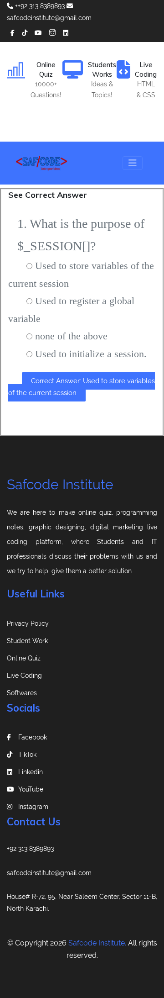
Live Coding (24, 675)
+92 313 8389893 (30, 848)
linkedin (30, 772)
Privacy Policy (28, 623)
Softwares (22, 693)
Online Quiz (24, 658)
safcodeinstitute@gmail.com (49, 873)
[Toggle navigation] (133, 163)
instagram (33, 806)
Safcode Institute (60, 484)
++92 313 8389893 (39, 6)
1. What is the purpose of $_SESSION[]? (80, 234)
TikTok (27, 754)
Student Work (27, 640)
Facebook (32, 737)
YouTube (30, 789)
